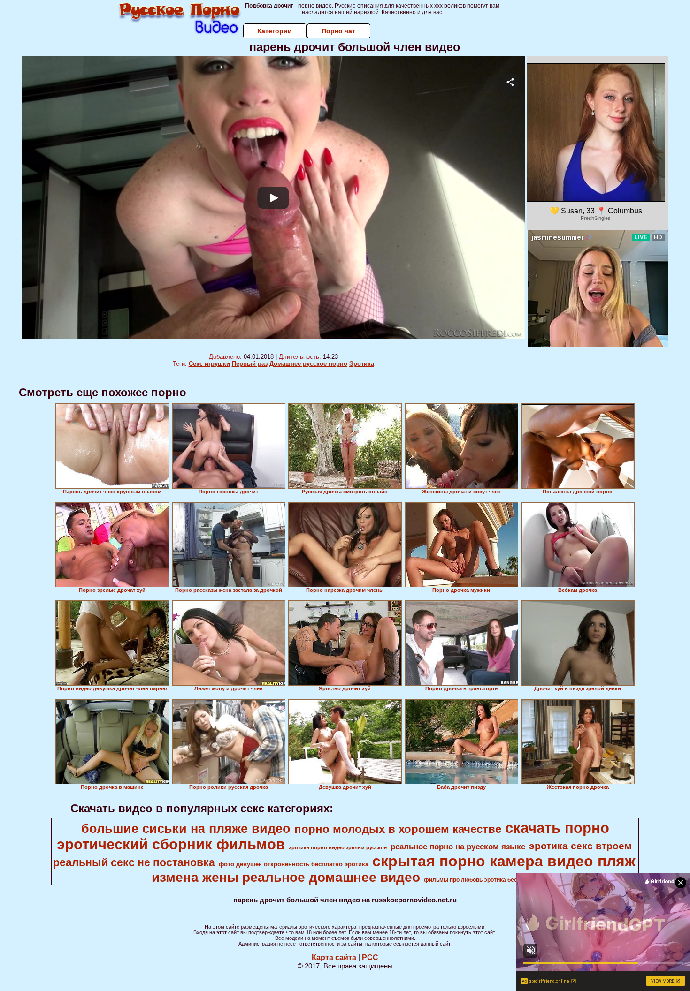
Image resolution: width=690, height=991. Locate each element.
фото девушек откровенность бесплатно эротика (293, 864)
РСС (370, 957)
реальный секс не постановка (134, 862)
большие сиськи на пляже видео (186, 829)
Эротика (361, 363)
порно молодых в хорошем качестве (397, 829)
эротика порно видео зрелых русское (338, 847)
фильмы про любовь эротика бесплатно (480, 880)
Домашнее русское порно (308, 363)
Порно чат (338, 31)
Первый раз (250, 363)
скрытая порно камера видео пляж (504, 861)
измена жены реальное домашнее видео (286, 877)
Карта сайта (334, 957)
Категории (274, 31)
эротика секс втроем (580, 846)
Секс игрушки (209, 363)
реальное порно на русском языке (458, 846)
